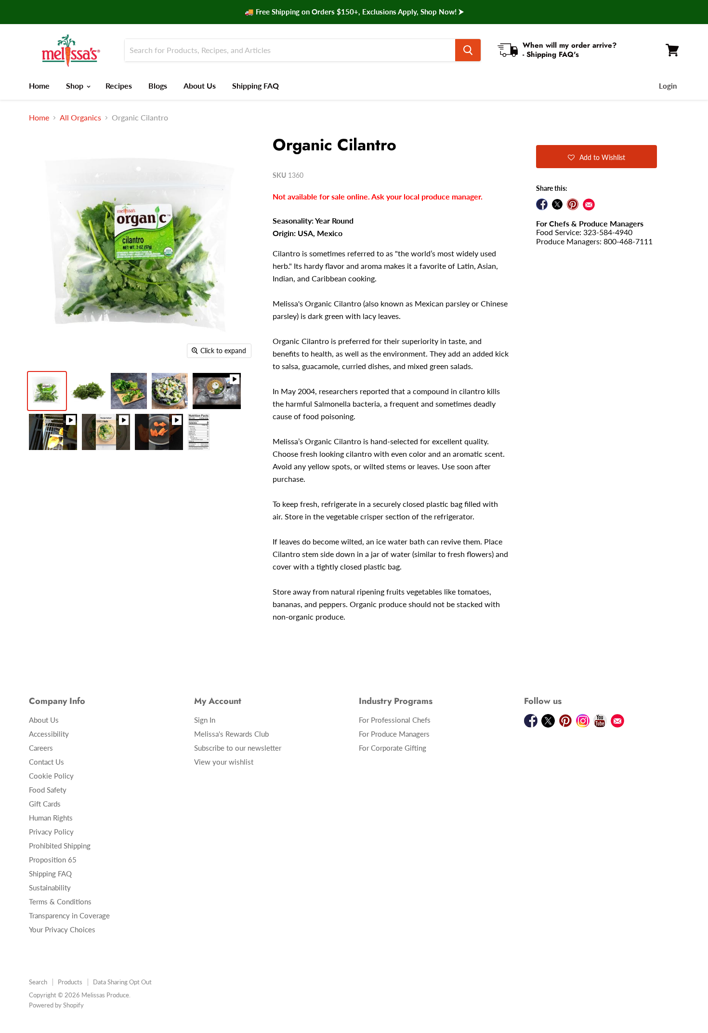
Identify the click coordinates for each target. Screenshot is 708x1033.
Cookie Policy (51, 775)
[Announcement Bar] (354, 12)
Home (39, 85)
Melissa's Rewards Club (231, 733)
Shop (75, 85)
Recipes (118, 85)
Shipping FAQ (255, 85)
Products (70, 982)
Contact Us (46, 761)
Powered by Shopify (56, 1005)
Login (668, 85)
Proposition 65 (53, 859)
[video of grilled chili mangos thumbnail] (53, 432)
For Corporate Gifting (392, 747)
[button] (596, 156)
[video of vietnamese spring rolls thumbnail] (106, 432)
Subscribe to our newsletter (237, 747)
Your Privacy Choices (62, 929)
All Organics (80, 117)
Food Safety (47, 789)
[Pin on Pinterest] (572, 204)
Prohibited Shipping (60, 845)
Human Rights (51, 817)
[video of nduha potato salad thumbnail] (159, 432)
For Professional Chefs (395, 719)
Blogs (157, 85)
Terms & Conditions (60, 901)
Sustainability (50, 887)
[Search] (468, 50)
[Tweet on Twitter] (557, 204)
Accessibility (49, 733)
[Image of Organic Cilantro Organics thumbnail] (198, 432)
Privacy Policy (51, 831)
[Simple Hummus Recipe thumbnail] (217, 391)
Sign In (204, 719)
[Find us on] (588, 204)
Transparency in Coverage (69, 915)
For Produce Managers (394, 733)
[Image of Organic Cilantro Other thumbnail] (47, 391)
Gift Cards (45, 803)
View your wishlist (223, 761)
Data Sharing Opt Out (122, 982)
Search (38, 982)
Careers (41, 747)
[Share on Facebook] (542, 204)
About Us (200, 85)
